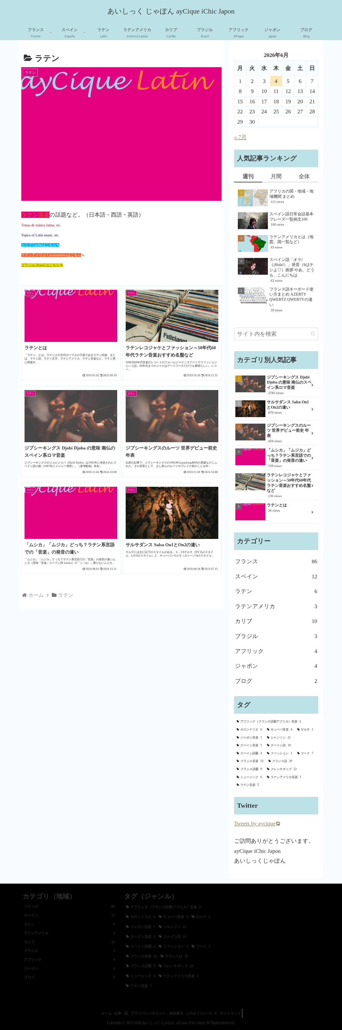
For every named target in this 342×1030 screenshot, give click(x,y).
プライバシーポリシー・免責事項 (157, 1013)
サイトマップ (230, 1013)
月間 (276, 176)
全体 (304, 176)
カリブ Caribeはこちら (38, 245)
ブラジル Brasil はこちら (40, 265)
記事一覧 (121, 1013)
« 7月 (240, 137)
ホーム (106, 1013)
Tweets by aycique (254, 823)
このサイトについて (201, 1013)
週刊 (248, 176)
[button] (313, 334)
